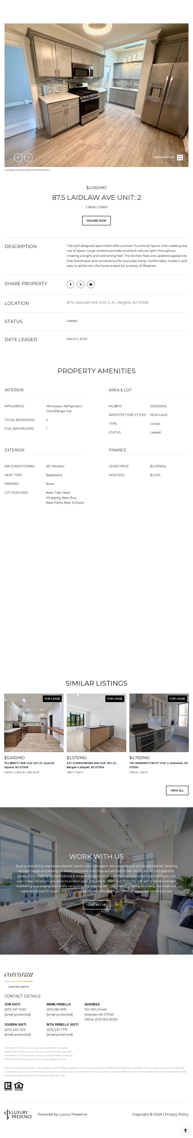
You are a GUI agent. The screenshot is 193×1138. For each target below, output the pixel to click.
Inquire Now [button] (96, 220)
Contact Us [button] (96, 904)
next (28, 157)
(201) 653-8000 (106, 1019)
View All (177, 790)
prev (18, 157)
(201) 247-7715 (57, 1029)
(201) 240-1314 (15, 1029)
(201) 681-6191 (56, 1009)
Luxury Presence (73, 1114)
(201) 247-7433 (15, 1009)
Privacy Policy (176, 1114)
